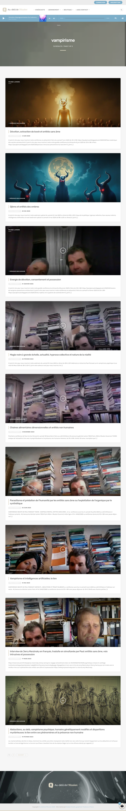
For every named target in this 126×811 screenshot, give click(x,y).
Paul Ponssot (15, 136)
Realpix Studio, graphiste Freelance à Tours (80, 807)
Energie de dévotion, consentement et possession (35, 279)
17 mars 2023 (26, 659)
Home (58, 25)
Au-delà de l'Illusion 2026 (47, 807)
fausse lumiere (14, 82)
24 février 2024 (27, 359)
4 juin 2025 (26, 136)
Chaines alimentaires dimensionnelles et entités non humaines (42, 427)
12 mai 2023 (26, 583)
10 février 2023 (27, 737)
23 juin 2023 (26, 508)
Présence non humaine (17, 123)
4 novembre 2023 (28, 432)
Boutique (68, 10)
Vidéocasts (40, 10)
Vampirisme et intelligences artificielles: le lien (33, 578)
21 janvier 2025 (27, 284)
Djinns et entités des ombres (24, 206)
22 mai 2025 (26, 211)
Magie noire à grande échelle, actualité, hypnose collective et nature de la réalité (50, 354)
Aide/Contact (82, 10)
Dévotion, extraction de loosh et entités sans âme (35, 131)
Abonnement (53, 10)
